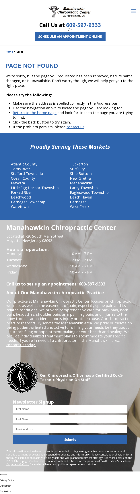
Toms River (20, 168)
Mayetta (18, 183)
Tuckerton (79, 164)
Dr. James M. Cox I (17, 464)
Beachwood (21, 197)
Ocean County (23, 178)
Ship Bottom (81, 173)
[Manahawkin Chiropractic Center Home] (70, 12)
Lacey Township (84, 187)
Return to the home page (35, 112)
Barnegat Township (28, 201)
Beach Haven (81, 197)
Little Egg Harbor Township (35, 187)
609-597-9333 (83, 25)
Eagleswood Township (89, 192)
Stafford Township (27, 173)
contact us (75, 126)
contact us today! (21, 344)
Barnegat (78, 201)
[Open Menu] (133, 11)
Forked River (21, 192)
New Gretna (80, 178)
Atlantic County (24, 164)
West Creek (79, 206)
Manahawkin (81, 183)
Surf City (77, 168)
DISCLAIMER (14, 461)
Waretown (20, 206)
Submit (70, 439)
